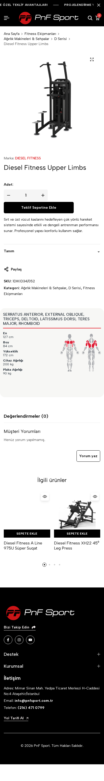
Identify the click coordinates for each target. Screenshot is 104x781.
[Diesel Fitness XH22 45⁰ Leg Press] (77, 514)
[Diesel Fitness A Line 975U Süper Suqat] (27, 514)
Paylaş (16, 269)
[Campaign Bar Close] (98, 5)
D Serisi (60, 39)
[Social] (8, 640)
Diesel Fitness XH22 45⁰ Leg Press (76, 545)
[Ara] (90, 18)
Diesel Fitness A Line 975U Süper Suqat (23, 545)
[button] (44, 565)
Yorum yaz (88, 456)
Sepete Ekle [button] (26, 533)
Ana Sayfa (11, 34)
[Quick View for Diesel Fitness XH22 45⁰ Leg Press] (95, 497)
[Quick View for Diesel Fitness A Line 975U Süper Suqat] (45, 497)
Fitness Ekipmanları (40, 34)
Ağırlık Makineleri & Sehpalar (26, 39)
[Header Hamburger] (6, 18)
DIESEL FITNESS (28, 158)
